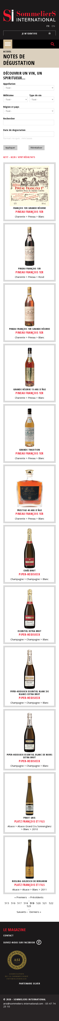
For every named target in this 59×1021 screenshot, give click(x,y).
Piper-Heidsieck (29, 574)
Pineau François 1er (29, 212)
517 (19, 903)
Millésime (8, 95)
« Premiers (20, 897)
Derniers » (35, 911)
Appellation (9, 83)
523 (29, 906)
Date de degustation (14, 129)
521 (44, 903)
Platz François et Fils (29, 821)
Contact (8, 935)
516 (13, 903)
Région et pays (11, 106)
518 (26, 903)
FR (47, 26)
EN (53, 26)
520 (38, 903)
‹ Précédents (36, 897)
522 (51, 903)
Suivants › (22, 911)
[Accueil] (29, 15)
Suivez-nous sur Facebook (19, 942)
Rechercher (9, 118)
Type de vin (35, 95)
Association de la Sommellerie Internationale (16, 965)
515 (7, 903)
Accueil (7, 51)
